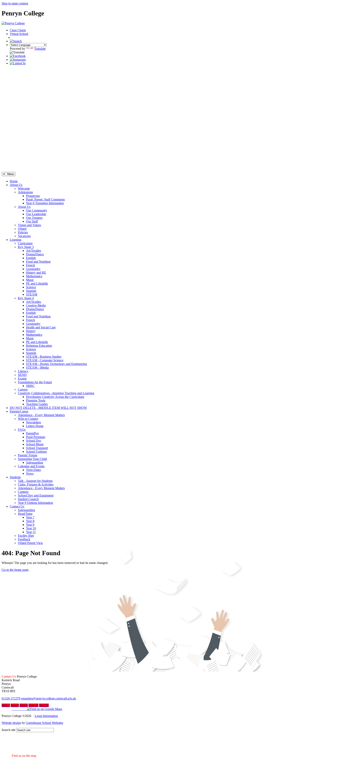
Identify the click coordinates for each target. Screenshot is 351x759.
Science (31, 287)
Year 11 (31, 532)
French (30, 265)
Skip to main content (15, 3)
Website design (11, 722)
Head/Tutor (25, 513)
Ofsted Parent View (30, 543)
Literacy (23, 371)
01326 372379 (11, 698)
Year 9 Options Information (35, 502)
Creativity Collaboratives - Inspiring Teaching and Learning (56, 393)
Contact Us (17, 506)
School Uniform (36, 451)
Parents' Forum (27, 455)
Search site (8, 730)
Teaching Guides (37, 404)
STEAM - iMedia (37, 367)
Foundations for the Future (35, 382)
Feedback (24, 539)
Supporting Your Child (32, 459)
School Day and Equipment (35, 495)
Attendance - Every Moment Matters (41, 415)
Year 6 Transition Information (45, 203)
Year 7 (30, 517)
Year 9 (30, 524)
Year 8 (30, 521)
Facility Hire (26, 535)
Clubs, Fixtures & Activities (35, 484)
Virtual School (19, 34)
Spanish (31, 291)
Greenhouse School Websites (44, 722)
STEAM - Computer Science (44, 360)
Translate (40, 48)
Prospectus (33, 196)
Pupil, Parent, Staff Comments (45, 199)
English (31, 258)
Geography (33, 269)
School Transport (37, 448)
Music (30, 280)
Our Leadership (36, 214)
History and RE (36, 272)
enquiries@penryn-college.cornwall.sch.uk (48, 698)
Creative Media (36, 305)
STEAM (31, 294)
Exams (22, 378)
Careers (23, 389)
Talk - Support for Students (35, 481)
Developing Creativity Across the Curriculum (55, 396)
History (31, 331)
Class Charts (18, 30)
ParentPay (32, 433)
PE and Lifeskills (37, 283)
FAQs (22, 429)
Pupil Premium (35, 437)
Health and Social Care (41, 327)
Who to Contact (28, 418)
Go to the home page (15, 569)
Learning (15, 239)
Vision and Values (29, 225)
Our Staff (32, 221)
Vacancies (24, 236)
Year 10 (31, 528)
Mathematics (34, 276)
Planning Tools (35, 400)
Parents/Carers (19, 411)
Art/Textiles (33, 250)
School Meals (34, 444)
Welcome (24, 188)
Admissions (25, 192)
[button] (32, 709)
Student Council (28, 499)
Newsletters (33, 422)
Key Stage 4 (26, 298)
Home (14, 181)
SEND (22, 375)
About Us (16, 185)
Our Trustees (34, 217)
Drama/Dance (35, 254)
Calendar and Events (31, 466)
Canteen (23, 491)
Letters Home (34, 426)
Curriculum (25, 243)
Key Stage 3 (26, 247)
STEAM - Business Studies (43, 356)
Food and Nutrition (38, 261)
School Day (33, 440)
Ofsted (22, 228)
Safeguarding (34, 462)
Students (15, 477)
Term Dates (33, 470)
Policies (23, 232)
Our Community (36, 210)
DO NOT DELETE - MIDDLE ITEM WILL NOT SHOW (48, 407)
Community (21, 37)
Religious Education (39, 345)
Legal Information (46, 716)
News (30, 473)
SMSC (30, 386)
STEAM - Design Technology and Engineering (56, 364)
